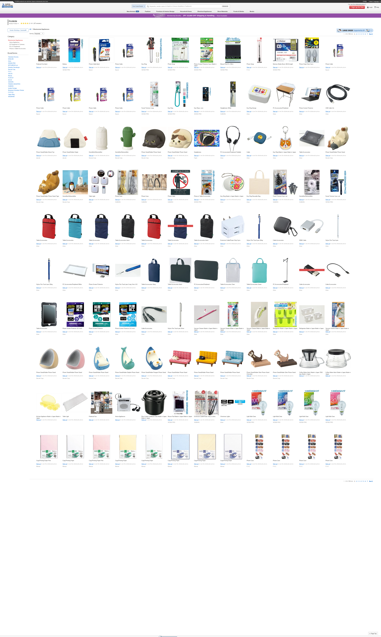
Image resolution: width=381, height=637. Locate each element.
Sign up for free (357, 7)
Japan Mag (11, 94)
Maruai (10, 75)
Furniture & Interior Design (165, 11)
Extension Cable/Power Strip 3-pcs (230, 240)
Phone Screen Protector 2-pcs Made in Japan (205, 64)
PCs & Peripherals (14, 46)
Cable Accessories (278, 240)
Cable (248, 152)
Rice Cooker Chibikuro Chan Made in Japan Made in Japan (153, 417)
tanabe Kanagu (12, 88)
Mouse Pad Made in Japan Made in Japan (180, 416)
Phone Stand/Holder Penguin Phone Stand (153, 372)
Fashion (148, 11)
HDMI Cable (302, 240)
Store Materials (222, 11)
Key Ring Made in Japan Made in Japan (284, 152)
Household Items (186, 11)
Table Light (92, 196)
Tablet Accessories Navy (148, 284)
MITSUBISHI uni (13, 65)
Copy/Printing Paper (68, 460)
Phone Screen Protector (306, 108)
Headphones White (225, 108)
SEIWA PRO (11, 63)
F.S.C (9, 71)
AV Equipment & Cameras (17, 44)
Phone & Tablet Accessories (17, 48)
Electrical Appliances (205, 11)
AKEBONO (11, 96)
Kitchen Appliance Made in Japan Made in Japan (48, 417)
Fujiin (195, 158)
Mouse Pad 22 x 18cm (226, 64)
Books (252, 11)
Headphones (197, 152)
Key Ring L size (198, 108)
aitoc (90, 202)
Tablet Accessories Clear (227, 284)
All (30, 29)
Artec (9, 61)
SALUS (10, 73)
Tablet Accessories (304, 152)
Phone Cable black (94, 64)
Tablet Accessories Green (254, 284)
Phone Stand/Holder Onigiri (70, 152)
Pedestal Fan (93, 416)
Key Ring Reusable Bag (253, 196)
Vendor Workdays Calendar (17, 30)
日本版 (365, 1)
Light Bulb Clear (251, 416)
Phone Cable (119, 64)
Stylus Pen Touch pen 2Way (255, 240)
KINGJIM (10, 59)
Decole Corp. (12, 69)
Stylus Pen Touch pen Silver (176, 328)
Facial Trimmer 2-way (147, 108)
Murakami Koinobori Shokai (16, 90)
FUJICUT (10, 78)
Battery (65, 64)
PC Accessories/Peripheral (280, 108)
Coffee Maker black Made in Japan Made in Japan (338, 373)
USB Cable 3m (330, 108)
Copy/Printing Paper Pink (43, 460)
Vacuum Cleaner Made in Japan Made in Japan (205, 329)
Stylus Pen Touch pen (332, 240)
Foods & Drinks (238, 11)
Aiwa (195, 334)
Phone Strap (171, 64)
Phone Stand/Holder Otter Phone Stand (284, 372)
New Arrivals (132, 11)
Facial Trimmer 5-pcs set (280, 196)
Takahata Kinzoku (13, 57)
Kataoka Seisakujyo (14, 67)
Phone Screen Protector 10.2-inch (72, 328)
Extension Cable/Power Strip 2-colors (205, 416)
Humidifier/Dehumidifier (95, 152)
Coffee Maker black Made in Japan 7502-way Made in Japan (311, 373)
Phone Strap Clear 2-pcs (306, 64)
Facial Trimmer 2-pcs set (333, 196)
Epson (91, 70)
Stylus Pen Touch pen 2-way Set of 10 (126, 284)
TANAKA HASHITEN (14, 84)
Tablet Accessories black (122, 240)
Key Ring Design (251, 108)
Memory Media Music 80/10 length (283, 64)
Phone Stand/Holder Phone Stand (151, 152)
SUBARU (10, 86)
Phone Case (118, 196)
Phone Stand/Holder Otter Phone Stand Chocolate (258, 373)
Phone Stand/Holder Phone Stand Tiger (47, 196)
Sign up (38, 67)
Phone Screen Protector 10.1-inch (125, 328)
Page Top (373, 633)
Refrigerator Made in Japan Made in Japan (285, 328)
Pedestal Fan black (41, 64)
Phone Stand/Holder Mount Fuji (45, 152)
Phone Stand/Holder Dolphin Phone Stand (127, 372)
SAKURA (10, 82)
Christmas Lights (225, 416)
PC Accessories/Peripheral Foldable (230, 152)
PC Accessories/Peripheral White (72, 284)
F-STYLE (10, 92)
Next (370, 34)
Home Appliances (14, 42)
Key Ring (144, 64)
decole (10, 80)
